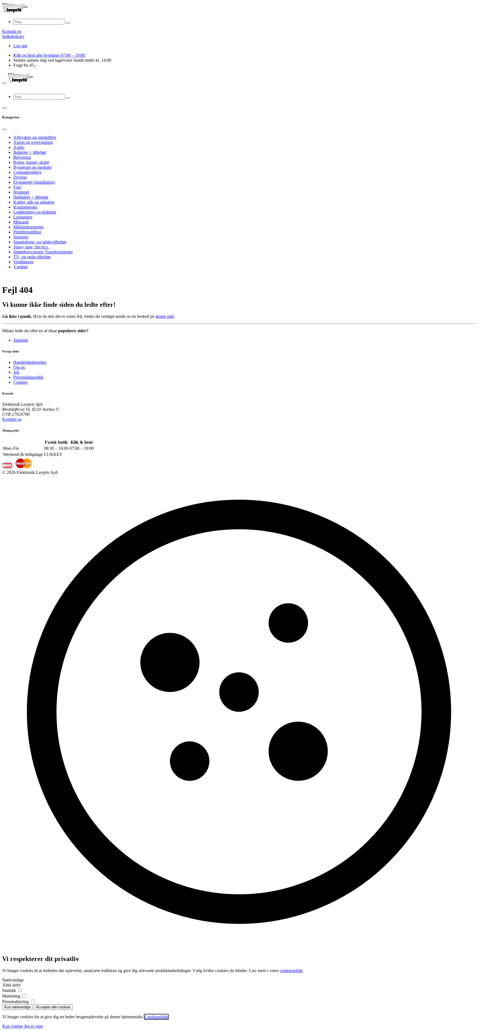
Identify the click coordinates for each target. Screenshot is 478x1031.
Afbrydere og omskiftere (34, 137)
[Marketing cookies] (24, 996)
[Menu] (4, 83)
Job (16, 372)
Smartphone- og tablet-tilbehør (39, 242)
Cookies (20, 382)
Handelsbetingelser (29, 362)
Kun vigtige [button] (12, 1026)
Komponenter (25, 207)
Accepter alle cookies (53, 1007)
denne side (164, 316)
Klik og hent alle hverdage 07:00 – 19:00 (49, 55)
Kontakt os (11, 419)
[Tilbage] (4, 108)
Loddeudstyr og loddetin (34, 212)
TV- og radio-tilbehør (32, 256)
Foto (17, 187)
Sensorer (20, 237)
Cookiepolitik (156, 1016)
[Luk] (4, 129)
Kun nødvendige (17, 1007)
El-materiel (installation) (34, 182)
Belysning (22, 157)
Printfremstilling (27, 232)
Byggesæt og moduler (32, 167)
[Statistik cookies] (20, 990)
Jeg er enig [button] (33, 1026)
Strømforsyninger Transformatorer (43, 252)
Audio (18, 147)
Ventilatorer (23, 261)
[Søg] (68, 23)
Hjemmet (21, 192)
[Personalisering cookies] (32, 1001)
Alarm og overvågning (33, 142)
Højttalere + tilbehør (30, 197)
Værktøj (20, 266)
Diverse (20, 177)
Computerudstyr (27, 172)
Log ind (20, 45)
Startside (20, 340)
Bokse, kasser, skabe (31, 162)
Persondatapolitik (28, 377)
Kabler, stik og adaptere (33, 202)
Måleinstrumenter (28, 227)
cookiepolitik (291, 970)
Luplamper (22, 217)
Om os (19, 367)
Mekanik (21, 222)
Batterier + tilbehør (29, 152)
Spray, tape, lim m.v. (31, 247)
